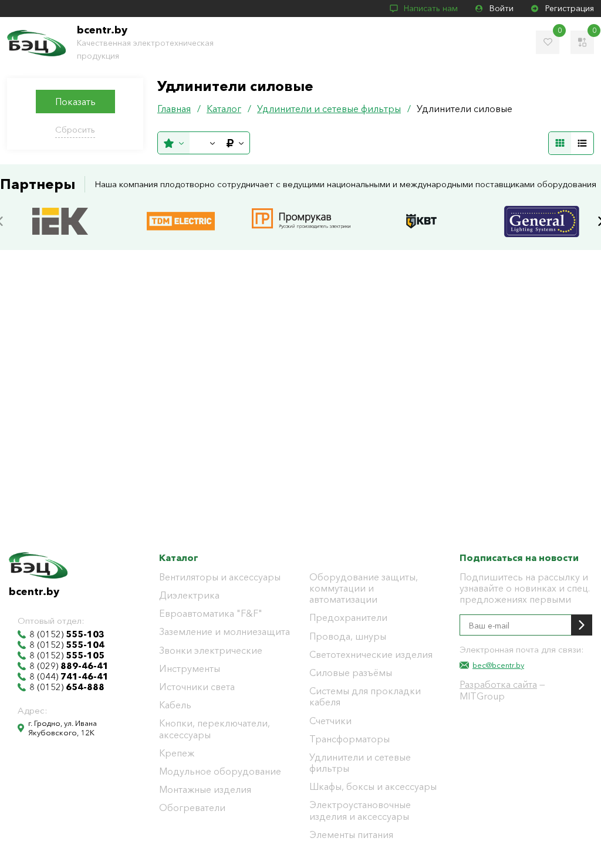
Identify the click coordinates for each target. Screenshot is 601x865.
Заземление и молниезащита (224, 631)
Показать (75, 101)
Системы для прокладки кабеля (365, 696)
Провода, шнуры (347, 636)
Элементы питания (351, 834)
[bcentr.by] (36, 43)
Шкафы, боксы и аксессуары (373, 786)
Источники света (197, 686)
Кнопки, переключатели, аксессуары (214, 729)
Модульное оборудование (220, 771)
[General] (542, 209)
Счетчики (330, 721)
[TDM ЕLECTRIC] (181, 209)
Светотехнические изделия (371, 654)
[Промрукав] (301, 209)
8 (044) (69, 676)
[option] (60, 221)
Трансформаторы (349, 739)
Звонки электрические (210, 650)
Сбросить (75, 129)
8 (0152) (66, 634)
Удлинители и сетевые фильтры (360, 763)
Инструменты (189, 668)
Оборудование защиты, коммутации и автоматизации (363, 588)
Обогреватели (192, 807)
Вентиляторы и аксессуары (220, 577)
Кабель (175, 705)
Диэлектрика (189, 595)
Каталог (178, 557)
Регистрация (569, 8)
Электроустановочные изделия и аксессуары (360, 810)
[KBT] (421, 209)
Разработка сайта (498, 684)
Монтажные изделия (205, 789)
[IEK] (60, 209)
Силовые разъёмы (350, 672)
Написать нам (431, 8)
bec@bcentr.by (498, 665)
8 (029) (69, 666)
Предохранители (348, 617)
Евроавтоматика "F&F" (210, 613)
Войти (501, 8)
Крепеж (176, 753)
